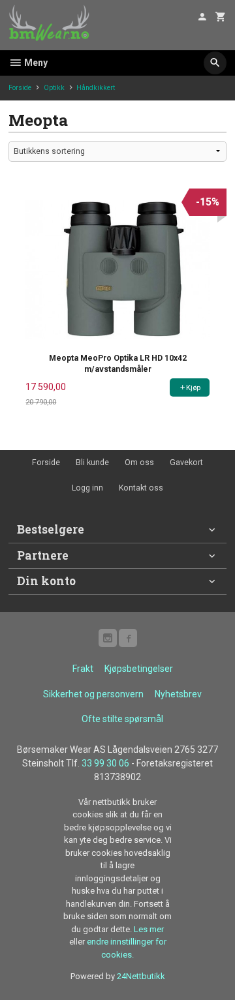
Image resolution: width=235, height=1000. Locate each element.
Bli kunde (92, 462)
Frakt (82, 668)
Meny (35, 62)
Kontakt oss (141, 487)
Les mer (149, 929)
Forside (19, 87)
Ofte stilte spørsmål (122, 719)
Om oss (139, 462)
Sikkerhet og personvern (93, 694)
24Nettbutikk (141, 976)
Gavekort (186, 462)
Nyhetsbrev (178, 694)
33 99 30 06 (105, 763)
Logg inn (87, 487)
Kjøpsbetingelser (138, 668)
